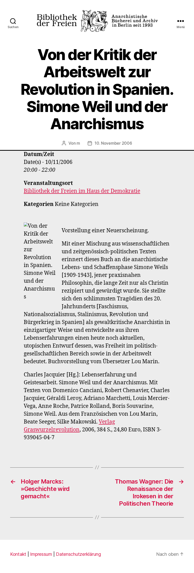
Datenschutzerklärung (78, 554)
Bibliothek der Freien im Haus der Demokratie (82, 191)
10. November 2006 (113, 143)
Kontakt (18, 554)
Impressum (41, 554)
